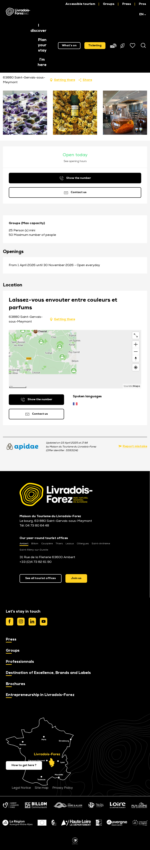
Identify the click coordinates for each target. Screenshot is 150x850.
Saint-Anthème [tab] (101, 544)
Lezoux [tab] (70, 544)
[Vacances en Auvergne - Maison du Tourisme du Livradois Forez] (18, 12)
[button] (140, 14)
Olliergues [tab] (83, 544)
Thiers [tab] (59, 544)
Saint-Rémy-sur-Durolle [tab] (34, 550)
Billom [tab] (34, 544)
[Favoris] (133, 45)
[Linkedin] (32, 621)
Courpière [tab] (47, 544)
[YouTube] (43, 621)
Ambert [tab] (24, 544)
